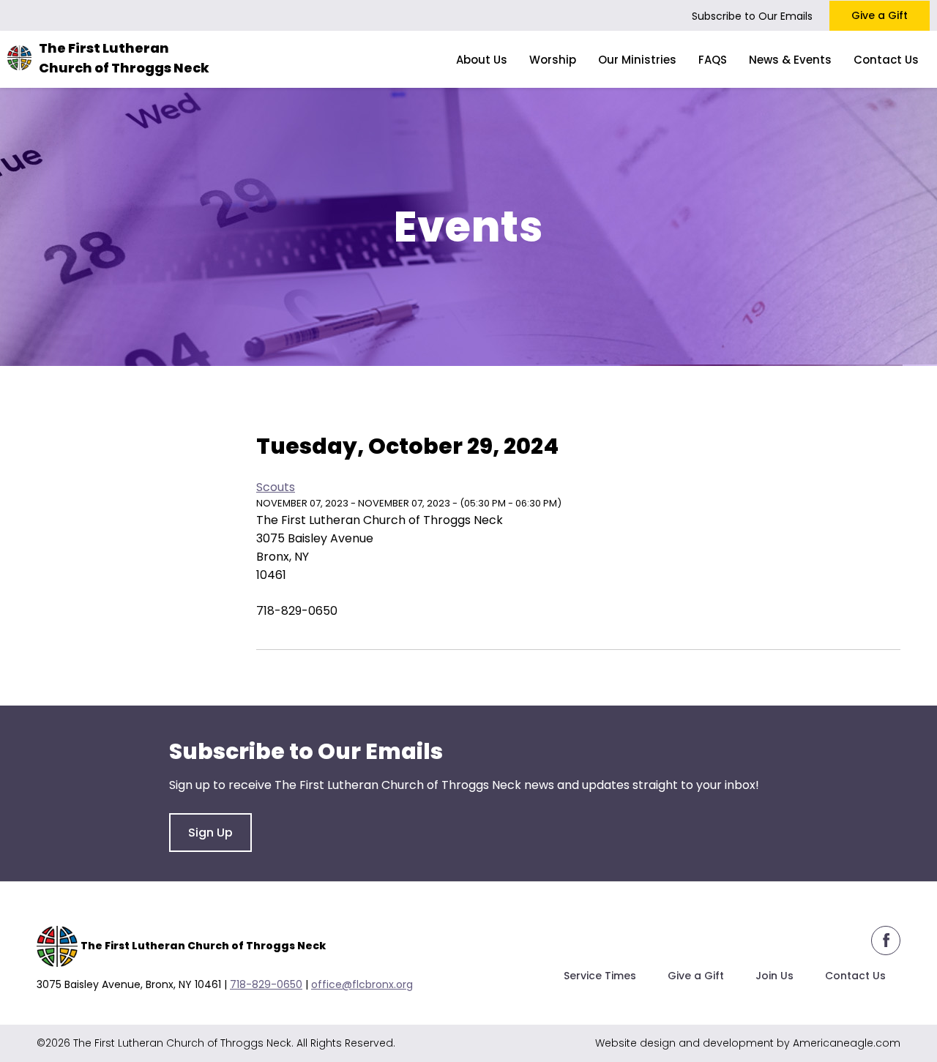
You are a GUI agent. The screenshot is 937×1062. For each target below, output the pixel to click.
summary (381, 409)
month (456, 409)
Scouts (275, 487)
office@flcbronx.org (362, 984)
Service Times (600, 975)
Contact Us (855, 975)
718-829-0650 (266, 984)
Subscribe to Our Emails (752, 16)
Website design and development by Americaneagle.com (747, 1043)
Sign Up (210, 832)
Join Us (774, 975)
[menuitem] (481, 59)
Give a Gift (879, 15)
